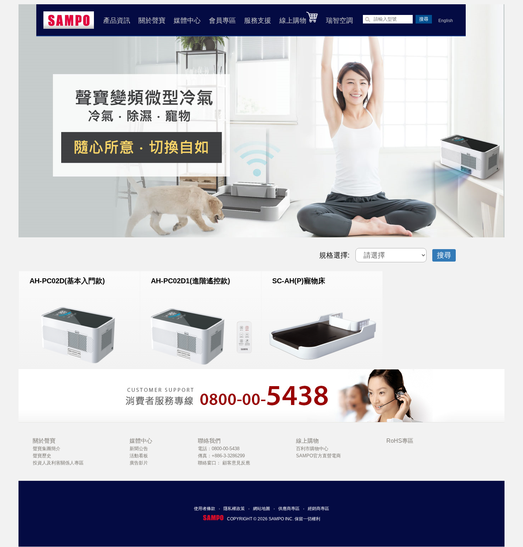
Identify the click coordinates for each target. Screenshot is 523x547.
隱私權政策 (234, 508)
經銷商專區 (318, 508)
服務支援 (257, 20)
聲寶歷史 (42, 455)
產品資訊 (116, 20)
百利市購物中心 (312, 448)
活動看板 (139, 455)
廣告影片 (139, 463)
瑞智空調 (339, 20)
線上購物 (292, 20)
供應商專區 (289, 508)
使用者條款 (204, 508)
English (445, 21)
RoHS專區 (399, 441)
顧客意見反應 (236, 463)
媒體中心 (187, 20)
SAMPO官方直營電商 (318, 455)
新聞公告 (139, 448)
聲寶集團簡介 (46, 448)
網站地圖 (261, 508)
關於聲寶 (151, 20)
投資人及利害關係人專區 (58, 463)
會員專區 (222, 20)
